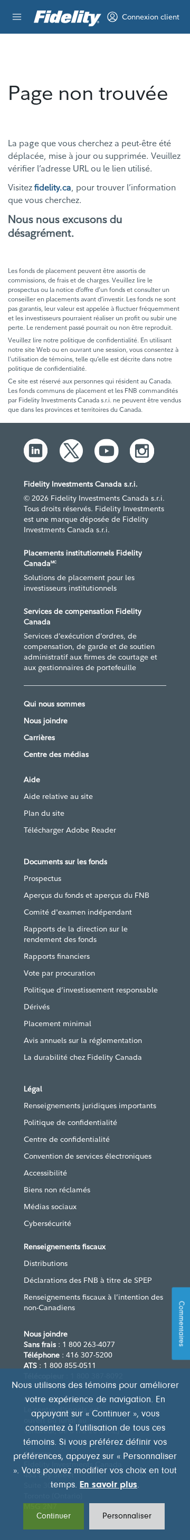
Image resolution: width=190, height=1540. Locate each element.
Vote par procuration (59, 973)
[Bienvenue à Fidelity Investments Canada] (67, 18)
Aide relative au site (58, 796)
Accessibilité (45, 1173)
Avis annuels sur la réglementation (83, 1040)
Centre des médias (56, 754)
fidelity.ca (52, 187)
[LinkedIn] (36, 451)
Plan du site (44, 813)
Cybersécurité (47, 1223)
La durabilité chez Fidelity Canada (83, 1057)
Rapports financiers (57, 956)
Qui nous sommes (54, 703)
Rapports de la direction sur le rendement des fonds (76, 934)
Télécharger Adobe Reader (70, 830)
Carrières (39, 737)
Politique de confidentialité (70, 1122)
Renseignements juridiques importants (90, 1105)
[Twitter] (71, 451)
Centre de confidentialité (67, 1139)
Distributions (46, 1263)
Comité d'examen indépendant (78, 912)
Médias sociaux (50, 1206)
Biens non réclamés (57, 1189)
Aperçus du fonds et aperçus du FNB (86, 895)
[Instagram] (142, 451)
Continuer (53, 1516)
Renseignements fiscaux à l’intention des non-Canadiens (93, 1302)
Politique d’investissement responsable (91, 990)
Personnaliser (126, 1516)
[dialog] (95, 1454)
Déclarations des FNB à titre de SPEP (88, 1280)
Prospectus (42, 878)
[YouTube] (106, 451)
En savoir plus (108, 1485)
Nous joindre (46, 720)
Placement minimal (57, 1023)
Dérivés (37, 1006)
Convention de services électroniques (87, 1156)
